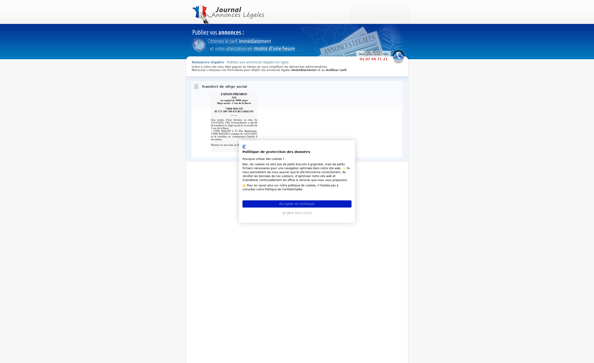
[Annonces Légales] (228, 11)
